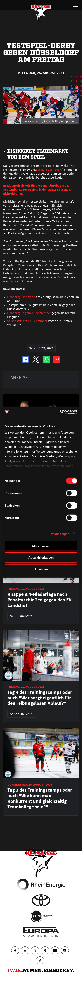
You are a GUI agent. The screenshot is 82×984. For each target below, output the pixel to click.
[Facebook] (15, 950)
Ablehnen (41, 569)
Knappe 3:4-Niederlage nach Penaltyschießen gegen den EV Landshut (39, 599)
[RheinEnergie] (41, 884)
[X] (35, 950)
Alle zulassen (41, 546)
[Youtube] (65, 950)
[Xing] (45, 950)
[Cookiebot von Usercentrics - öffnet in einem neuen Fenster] (60, 412)
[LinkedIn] (55, 950)
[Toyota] (41, 900)
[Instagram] (25, 950)
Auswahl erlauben (41, 557)
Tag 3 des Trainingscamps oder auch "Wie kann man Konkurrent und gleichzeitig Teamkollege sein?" (39, 798)
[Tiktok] (40, 960)
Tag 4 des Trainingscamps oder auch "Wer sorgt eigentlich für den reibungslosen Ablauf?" (39, 697)
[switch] (71, 493)
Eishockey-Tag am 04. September (29, 313)
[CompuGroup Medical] (41, 916)
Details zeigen (59, 534)
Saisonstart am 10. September (27, 321)
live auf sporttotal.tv (49, 169)
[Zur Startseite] (41, 12)
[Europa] (41, 932)
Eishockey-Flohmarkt (21, 297)
